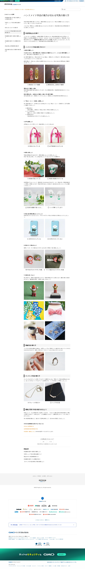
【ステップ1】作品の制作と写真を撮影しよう (34, 461)
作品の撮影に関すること (30, 9)
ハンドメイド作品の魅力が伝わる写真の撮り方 (13, 31)
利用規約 (39, 476)
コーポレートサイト (39, 519)
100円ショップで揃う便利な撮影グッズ (13, 23)
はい (43, 441)
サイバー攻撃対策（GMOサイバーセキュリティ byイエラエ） (25, 539)
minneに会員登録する (29, 426)
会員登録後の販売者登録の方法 (31, 429)
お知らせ (34, 476)
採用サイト (47, 519)
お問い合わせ (49, 476)
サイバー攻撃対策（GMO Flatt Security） (42, 539)
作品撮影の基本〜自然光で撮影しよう (13, 36)
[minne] (42, 482)
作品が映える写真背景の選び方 (12, 46)
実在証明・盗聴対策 (12, 539)
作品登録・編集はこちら (29, 431)
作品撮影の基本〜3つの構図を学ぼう (13, 41)
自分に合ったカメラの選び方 (11, 27)
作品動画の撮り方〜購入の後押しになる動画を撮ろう (13, 18)
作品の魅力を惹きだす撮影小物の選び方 (13, 50)
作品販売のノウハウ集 (19, 9)
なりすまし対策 (52, 539)
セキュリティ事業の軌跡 (59, 539)
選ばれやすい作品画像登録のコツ (31, 456)
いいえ (50, 441)
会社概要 (44, 476)
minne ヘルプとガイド (8, 9)
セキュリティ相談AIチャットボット (50, 537)
